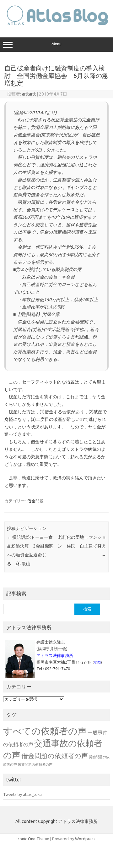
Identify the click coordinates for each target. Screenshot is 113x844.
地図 (97, 662)
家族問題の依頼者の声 (35, 764)
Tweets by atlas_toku (22, 794)
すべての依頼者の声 (45, 731)
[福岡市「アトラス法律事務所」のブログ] (56, 24)
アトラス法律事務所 (54, 655)
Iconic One (26, 838)
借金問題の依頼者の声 (54, 755)
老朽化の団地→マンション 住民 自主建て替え (82, 546)
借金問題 (35, 501)
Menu (56, 43)
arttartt (29, 94)
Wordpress (85, 838)
